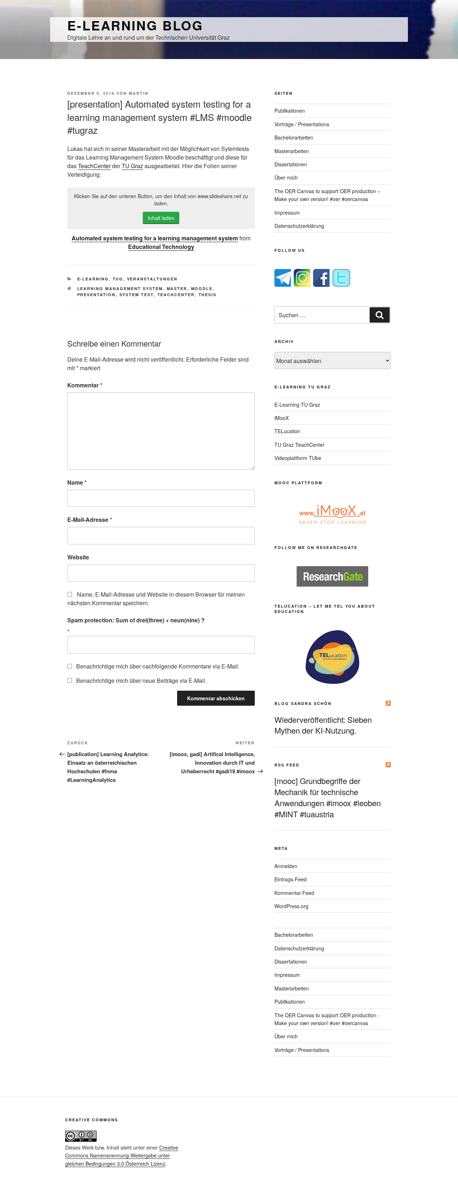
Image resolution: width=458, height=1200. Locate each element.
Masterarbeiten (291, 151)
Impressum (287, 212)
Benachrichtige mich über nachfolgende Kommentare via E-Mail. (157, 666)
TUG (118, 278)
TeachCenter (94, 166)
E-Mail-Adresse (89, 519)
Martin (138, 93)
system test (137, 294)
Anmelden (285, 866)
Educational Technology (161, 247)
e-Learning (93, 278)
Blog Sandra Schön (303, 703)
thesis (208, 294)
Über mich (286, 177)
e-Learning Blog (135, 25)
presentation (96, 294)
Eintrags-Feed (290, 879)
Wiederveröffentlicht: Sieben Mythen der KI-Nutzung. (323, 725)
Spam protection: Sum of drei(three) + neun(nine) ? (136, 620)
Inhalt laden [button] (161, 217)
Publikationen (289, 110)
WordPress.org (291, 906)
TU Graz (132, 166)
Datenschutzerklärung (299, 225)
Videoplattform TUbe (297, 457)
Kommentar (84, 385)
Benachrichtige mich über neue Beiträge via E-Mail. (141, 680)
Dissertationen (290, 164)
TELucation (287, 431)
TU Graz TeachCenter (299, 444)
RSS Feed (286, 765)
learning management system (120, 288)
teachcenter (176, 294)
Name (77, 482)
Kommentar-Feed (294, 892)
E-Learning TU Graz (297, 404)
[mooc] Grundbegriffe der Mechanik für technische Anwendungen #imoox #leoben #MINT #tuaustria (327, 797)
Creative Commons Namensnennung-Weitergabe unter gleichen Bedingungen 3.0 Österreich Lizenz (121, 1155)
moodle (202, 288)
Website (78, 557)
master (177, 288)
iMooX (281, 417)
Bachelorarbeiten (293, 137)
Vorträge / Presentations (301, 124)
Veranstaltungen (152, 278)
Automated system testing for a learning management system (155, 238)
